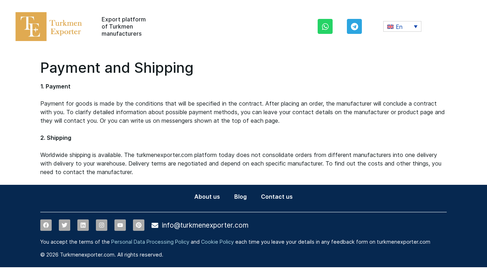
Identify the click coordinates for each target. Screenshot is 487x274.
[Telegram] (354, 26)
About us (207, 196)
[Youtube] (120, 225)
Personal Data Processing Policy (150, 242)
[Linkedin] (83, 225)
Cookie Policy (217, 242)
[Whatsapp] (325, 26)
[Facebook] (46, 225)
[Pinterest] (138, 225)
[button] (402, 26)
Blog (240, 196)
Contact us (277, 196)
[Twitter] (64, 225)
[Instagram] (101, 225)
